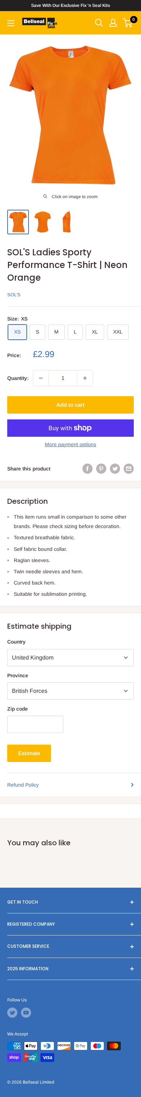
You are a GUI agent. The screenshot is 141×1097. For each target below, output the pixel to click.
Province (17, 675)
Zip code (17, 709)
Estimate (29, 753)
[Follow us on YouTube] (26, 1013)
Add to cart (70, 405)
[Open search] (99, 23)
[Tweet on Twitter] (115, 469)
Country (16, 642)
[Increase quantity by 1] (85, 378)
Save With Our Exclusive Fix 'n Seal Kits (70, 5)
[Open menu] (10, 23)
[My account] (113, 23)
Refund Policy (23, 785)
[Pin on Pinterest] (101, 469)
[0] (127, 22)
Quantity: (18, 378)
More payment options (70, 444)
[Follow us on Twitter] (12, 1013)
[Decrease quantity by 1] (40, 378)
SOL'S (14, 294)
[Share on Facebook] (87, 469)
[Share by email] (129, 469)
